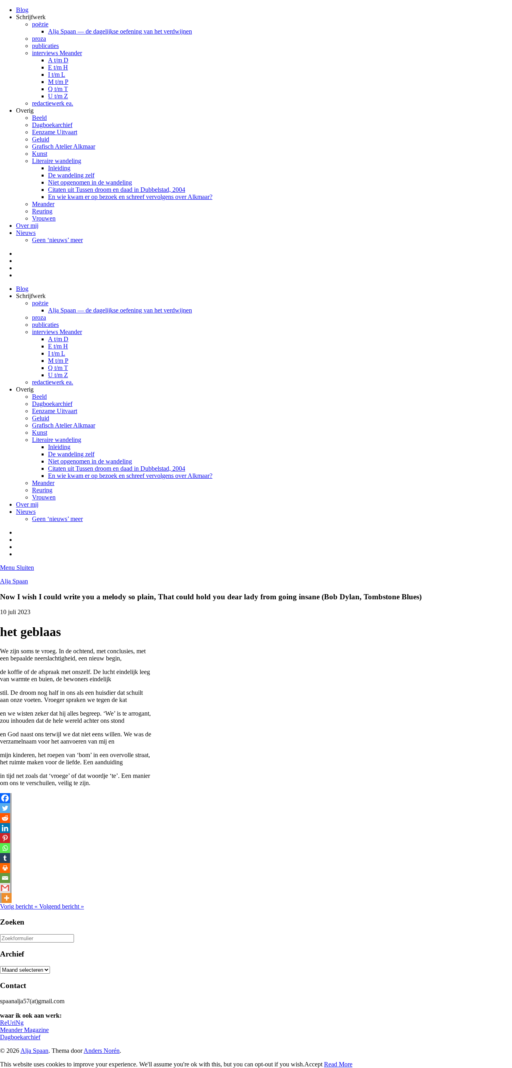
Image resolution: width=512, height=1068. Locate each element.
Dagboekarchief (52, 124)
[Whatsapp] (5, 848)
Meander (43, 204)
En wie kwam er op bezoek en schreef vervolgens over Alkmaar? (130, 196)
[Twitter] (5, 808)
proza (39, 38)
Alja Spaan (14, 581)
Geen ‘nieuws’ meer (57, 240)
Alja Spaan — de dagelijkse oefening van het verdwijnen (120, 31)
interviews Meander (57, 53)
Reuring (42, 211)
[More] (6, 898)
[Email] (5, 878)
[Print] (5, 868)
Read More (338, 1064)
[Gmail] (5, 888)
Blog (22, 9)
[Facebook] (5, 798)
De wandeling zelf (71, 175)
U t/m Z (58, 96)
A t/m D (58, 60)
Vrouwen (44, 218)
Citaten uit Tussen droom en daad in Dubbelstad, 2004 (116, 189)
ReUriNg (12, 1022)
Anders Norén (102, 1050)
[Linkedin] (5, 828)
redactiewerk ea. (52, 103)
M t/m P (58, 81)
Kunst (39, 153)
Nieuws (26, 232)
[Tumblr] (5, 858)
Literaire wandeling (56, 160)
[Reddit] (5, 818)
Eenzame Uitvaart (54, 132)
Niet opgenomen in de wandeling (90, 182)
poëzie (40, 24)
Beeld (39, 117)
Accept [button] (313, 1064)
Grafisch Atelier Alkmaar (63, 146)
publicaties (45, 45)
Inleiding (59, 168)
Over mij (27, 225)
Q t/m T (58, 89)
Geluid (40, 139)
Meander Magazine (24, 1029)
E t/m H (58, 67)
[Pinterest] (5, 838)
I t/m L (56, 74)
